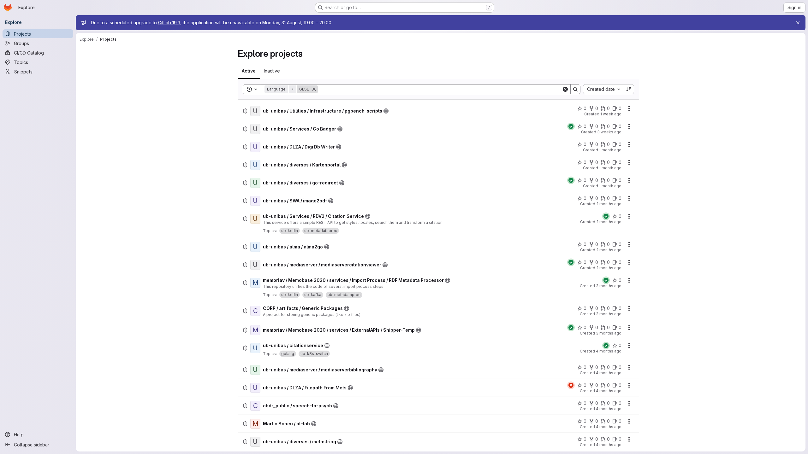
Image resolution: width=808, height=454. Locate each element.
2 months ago (608, 203)
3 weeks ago (609, 132)
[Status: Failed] (571, 385)
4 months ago (608, 351)
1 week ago (610, 114)
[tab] (249, 71)
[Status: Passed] (571, 126)
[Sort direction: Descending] (629, 89)
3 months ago (608, 285)
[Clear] (565, 89)
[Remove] (314, 89)
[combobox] (603, 89)
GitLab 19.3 (169, 22)
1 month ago (610, 150)
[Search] (575, 89)
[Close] (798, 22)
